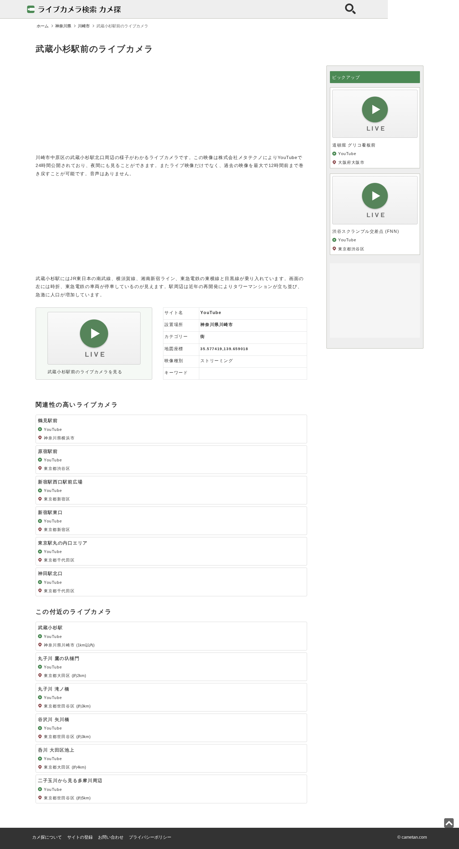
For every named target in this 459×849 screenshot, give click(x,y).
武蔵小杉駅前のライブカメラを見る (85, 372)
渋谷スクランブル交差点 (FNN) (365, 231)
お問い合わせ (111, 837)
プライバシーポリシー (150, 837)
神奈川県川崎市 (216, 324)
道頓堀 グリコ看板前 (354, 145)
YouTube (210, 312)
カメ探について (47, 837)
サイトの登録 (80, 837)
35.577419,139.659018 (224, 349)
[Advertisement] (171, 103)
